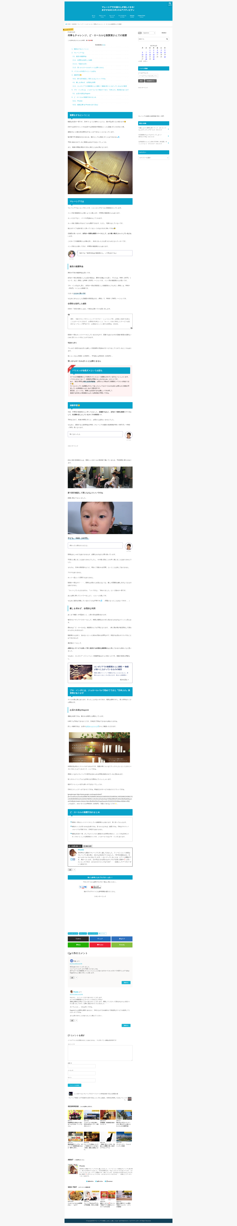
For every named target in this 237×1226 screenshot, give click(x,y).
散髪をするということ (80, 49)
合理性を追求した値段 (82, 60)
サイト (70, 1077)
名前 (70, 1063)
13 (142, 54)
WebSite (91, 1181)
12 (165, 52)
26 (165, 57)
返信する (126, 982)
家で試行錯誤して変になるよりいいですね (89, 78)
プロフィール (102, 16)
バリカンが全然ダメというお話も (84, 71)
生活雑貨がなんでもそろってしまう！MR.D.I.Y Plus (150, 136)
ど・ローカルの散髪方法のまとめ (84, 97)
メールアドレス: (143, 73)
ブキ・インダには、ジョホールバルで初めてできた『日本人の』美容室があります (100, 90)
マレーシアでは (78, 52)
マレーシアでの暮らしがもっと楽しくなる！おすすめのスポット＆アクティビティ (117, 1220)
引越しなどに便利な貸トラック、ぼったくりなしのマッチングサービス (152, 129)
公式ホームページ (91, 726)
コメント (71, 1044)
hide (103, 45)
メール (70, 1070)
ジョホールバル (73, 933)
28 (146, 59)
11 (161, 52)
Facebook (109, 1181)
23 (153, 57)
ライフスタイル (122, 16)
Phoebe (78, 101)
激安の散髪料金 (80, 56)
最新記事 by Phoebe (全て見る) (85, 105)
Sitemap (132, 16)
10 (157, 52)
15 (150, 54)
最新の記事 (88, 846)
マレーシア (112, 16)
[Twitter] (71, 859)
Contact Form (141, 16)
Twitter (101, 1181)
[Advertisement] (101, 451)
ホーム (93, 16)
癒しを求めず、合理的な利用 (84, 82)
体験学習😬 (77, 75)
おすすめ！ (103, 933)
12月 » (145, 61)
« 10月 (140, 61)
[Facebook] (74, 859)
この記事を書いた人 (75, 846)
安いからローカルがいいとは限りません (88, 67)
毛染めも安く (80, 64)
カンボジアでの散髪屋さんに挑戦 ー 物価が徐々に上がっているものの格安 (100, 86)
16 (153, 54)
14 (146, 54)
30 (153, 59)
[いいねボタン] (70, 869)
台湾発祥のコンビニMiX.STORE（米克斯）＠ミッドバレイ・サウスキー (152, 142)
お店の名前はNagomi (81, 93)
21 (146, 57)
